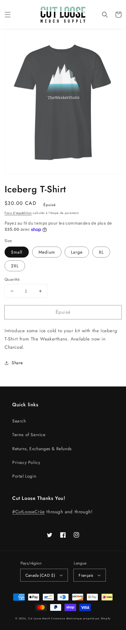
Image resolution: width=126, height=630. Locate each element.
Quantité (12, 279)
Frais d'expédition (18, 213)
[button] (7, 14)
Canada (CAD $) (40, 575)
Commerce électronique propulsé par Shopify (80, 618)
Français (86, 575)
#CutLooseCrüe (28, 511)
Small (16, 252)
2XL (15, 266)
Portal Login (24, 476)
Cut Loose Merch (39, 618)
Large (77, 252)
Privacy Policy (26, 462)
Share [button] (17, 363)
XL (101, 252)
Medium (47, 252)
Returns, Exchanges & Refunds (42, 449)
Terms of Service (29, 435)
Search (19, 421)
